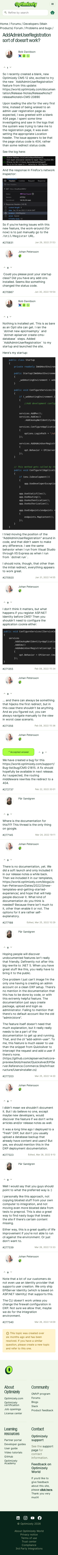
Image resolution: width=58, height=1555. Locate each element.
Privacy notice (29, 1534)
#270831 (8, 242)
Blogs (34, 1402)
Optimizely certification (11, 1404)
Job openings (12, 1409)
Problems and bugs (38, 28)
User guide (11, 1448)
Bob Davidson (26, 51)
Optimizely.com (13, 1398)
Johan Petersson (28, 251)
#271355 (8, 668)
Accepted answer (18, 751)
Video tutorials (13, 1452)
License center (13, 1413)
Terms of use (29, 1538)
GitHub (8, 1456)
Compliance (29, 1545)
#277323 (8, 1154)
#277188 (8, 922)
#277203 (8, 1076)
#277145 (8, 835)
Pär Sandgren (26, 798)
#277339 (8, 1247)
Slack (34, 1406)
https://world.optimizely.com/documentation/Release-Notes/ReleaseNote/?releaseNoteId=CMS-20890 (29, 93)
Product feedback (42, 1410)
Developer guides (15, 1444)
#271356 (8, 725)
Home (4, 23)
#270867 (8, 292)
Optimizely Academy (10, 1462)
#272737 (8, 789)
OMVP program (40, 1393)
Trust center (29, 1541)
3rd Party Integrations (29, 1548)
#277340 (8, 1322)
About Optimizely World (29, 1531)
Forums (16, 23)
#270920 (8, 577)
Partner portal (13, 1440)
